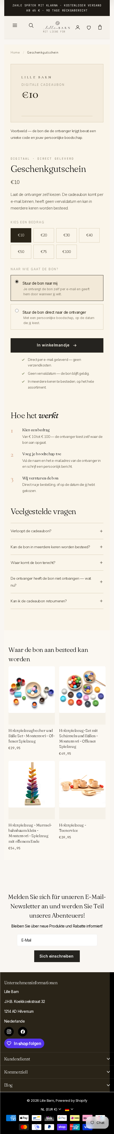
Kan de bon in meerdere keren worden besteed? (50, 547)
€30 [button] (66, 235)
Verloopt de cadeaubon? (31, 531)
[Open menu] (14, 25)
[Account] (77, 27)
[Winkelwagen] (100, 27)
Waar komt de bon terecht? (33, 562)
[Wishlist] (88, 27)
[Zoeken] (31, 25)
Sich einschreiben (57, 956)
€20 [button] (44, 235)
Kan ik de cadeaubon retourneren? (39, 601)
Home (15, 52)
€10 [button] (21, 235)
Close (57, 1058)
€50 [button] (21, 251)
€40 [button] (89, 235)
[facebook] (23, 1031)
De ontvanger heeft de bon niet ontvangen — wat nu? (51, 582)
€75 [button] (44, 251)
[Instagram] (9, 1031)
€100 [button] (66, 251)
